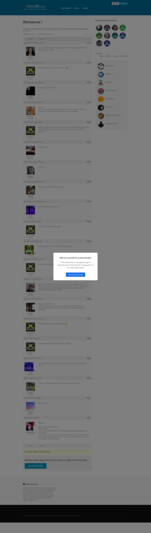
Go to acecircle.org (76, 275)
